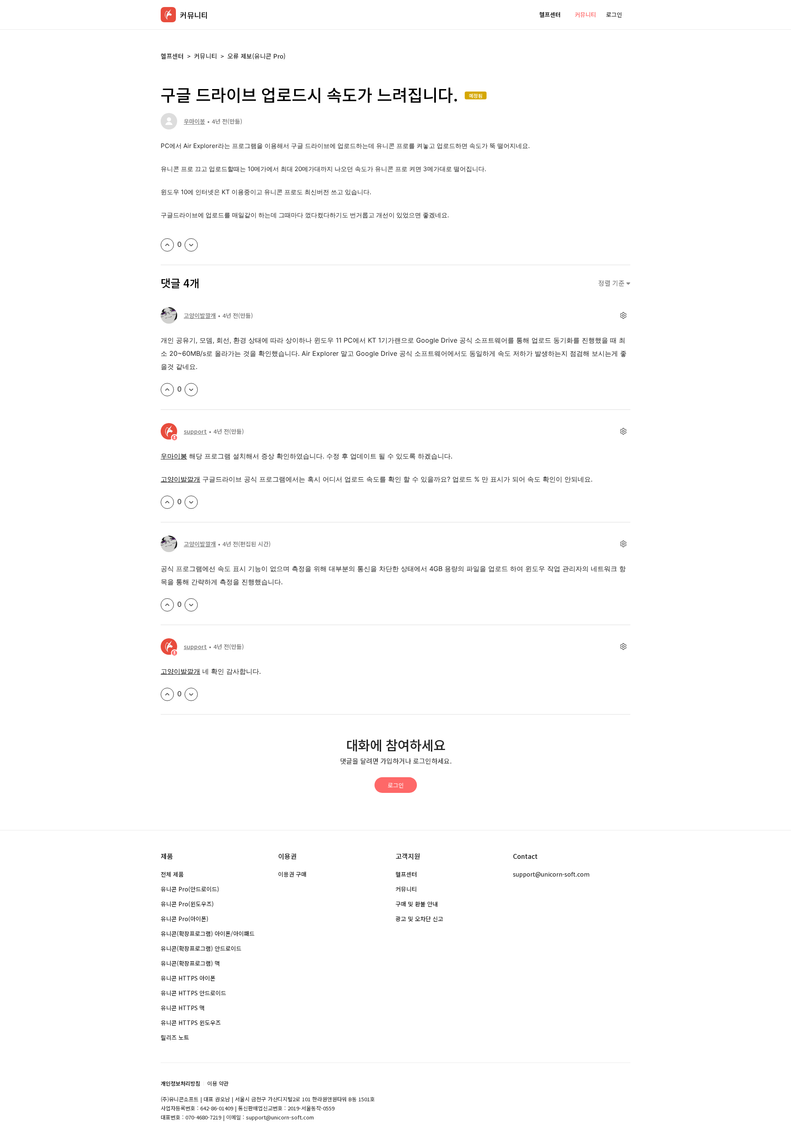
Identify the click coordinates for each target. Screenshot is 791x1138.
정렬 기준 (612, 283)
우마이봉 (194, 121)
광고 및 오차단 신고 (419, 919)
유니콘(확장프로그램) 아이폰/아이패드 (208, 933)
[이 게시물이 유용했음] (167, 245)
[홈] (168, 14)
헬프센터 (550, 14)
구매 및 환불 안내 (417, 904)
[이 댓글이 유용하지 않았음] (191, 389)
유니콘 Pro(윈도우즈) (187, 904)
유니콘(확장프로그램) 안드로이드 (201, 948)
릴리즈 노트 (175, 1037)
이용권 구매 (292, 874)
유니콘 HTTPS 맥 (183, 1008)
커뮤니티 (585, 14)
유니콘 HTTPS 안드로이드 (193, 993)
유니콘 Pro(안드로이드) (190, 889)
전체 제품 (172, 874)
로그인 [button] (614, 14)
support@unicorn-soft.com (551, 874)
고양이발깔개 (200, 315)
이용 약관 (218, 1083)
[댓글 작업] (623, 315)
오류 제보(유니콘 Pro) (256, 56)
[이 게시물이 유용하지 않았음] (191, 245)
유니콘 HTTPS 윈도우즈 (191, 1022)
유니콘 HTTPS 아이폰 (188, 978)
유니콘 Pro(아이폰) (184, 919)
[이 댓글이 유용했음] (167, 389)
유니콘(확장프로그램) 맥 (190, 963)
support (195, 431)
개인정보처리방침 (180, 1083)
